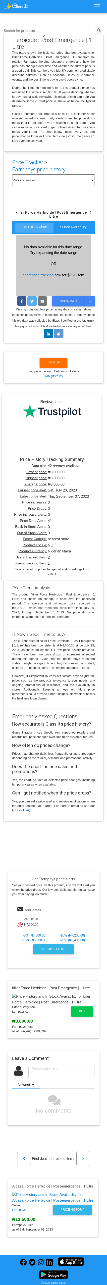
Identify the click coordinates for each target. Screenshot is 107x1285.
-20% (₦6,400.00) (72, 940)
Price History (72, 1209)
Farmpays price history (38, 169)
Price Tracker (27, 162)
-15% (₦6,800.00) (34, 940)
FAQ (27, 810)
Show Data (68, 301)
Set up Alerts (53, 949)
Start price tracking (38, 275)
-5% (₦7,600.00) (34, 935)
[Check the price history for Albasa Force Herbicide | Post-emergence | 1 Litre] (52, 1197)
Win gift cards (54, 376)
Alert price (31, 919)
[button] (24, 1158)
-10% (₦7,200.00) (72, 935)
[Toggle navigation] (97, 6)
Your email (32, 910)
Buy (82, 1011)
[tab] (34, 228)
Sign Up (54, 362)
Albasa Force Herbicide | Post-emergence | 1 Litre (52, 1186)
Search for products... (21, 31)
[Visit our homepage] (16, 6)
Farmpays (19, 1210)
